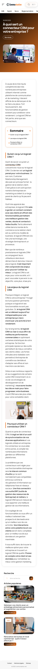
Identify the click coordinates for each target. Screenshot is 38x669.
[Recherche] (28, 4)
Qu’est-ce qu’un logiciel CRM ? (19, 135)
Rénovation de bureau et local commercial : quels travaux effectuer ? (16, 638)
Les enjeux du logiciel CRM (18, 138)
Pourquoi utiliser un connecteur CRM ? (16, 143)
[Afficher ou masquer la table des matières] (27, 131)
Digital (9, 589)
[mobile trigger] (3, 4)
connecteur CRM (12, 164)
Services (8, 37)
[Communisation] (14, 4)
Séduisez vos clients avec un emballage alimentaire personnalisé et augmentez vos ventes (19, 607)
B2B (8, 620)
